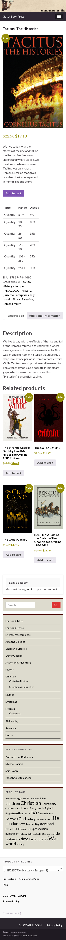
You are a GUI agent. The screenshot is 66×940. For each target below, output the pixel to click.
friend (50, 813)
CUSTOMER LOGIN (14, 895)
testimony (13, 839)
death (40, 808)
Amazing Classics (15, 641)
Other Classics (14, 655)
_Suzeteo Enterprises (16, 295)
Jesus (47, 819)
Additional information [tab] (44, 315)
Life (54, 818)
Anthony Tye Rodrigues (19, 756)
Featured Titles (14, 620)
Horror (9, 735)
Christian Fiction (18, 681)
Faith (35, 812)
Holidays (10, 708)
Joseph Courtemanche (19, 777)
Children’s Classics (16, 648)
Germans (12, 819)
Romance (11, 728)
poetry (30, 829)
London (12, 823)
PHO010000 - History (17, 290)
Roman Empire (12, 303)
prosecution (40, 828)
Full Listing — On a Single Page (21, 878)
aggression (23, 798)
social (43, 833)
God (22, 818)
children (13, 803)
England (49, 808)
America (35, 798)
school (37, 834)
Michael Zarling (14, 763)
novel (10, 828)
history (31, 819)
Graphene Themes (28, 935)
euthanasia (22, 813)
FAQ (5, 884)
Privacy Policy (11, 901)
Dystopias (11, 701)
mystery (41, 824)
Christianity (49, 803)
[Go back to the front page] (33, 6)
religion (23, 833)
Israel (6, 299)
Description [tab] (16, 315)
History (10, 669)
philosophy (20, 829)
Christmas (15, 713)
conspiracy (29, 808)
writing (20, 844)
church (18, 808)
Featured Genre (15, 627)
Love (22, 824)
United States (38, 839)
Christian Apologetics (21, 686)
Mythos (10, 694)
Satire (31, 834)
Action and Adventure (18, 662)
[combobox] (33, 868)
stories (50, 833)
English (10, 813)
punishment (12, 833)
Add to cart (13, 193)
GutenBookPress (13, 16)
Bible (43, 798)
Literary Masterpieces (18, 634)
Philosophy (12, 721)
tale (57, 833)
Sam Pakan (12, 770)
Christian (11, 676)
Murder (30, 824)
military (15, 299)
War (53, 838)
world (11, 843)
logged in (27, 589)
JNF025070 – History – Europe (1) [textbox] (31, 870)
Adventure (11, 798)
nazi (50, 824)
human (40, 819)
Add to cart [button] (13, 473)
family (43, 813)
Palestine (27, 299)
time (24, 839)
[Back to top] (57, 931)
